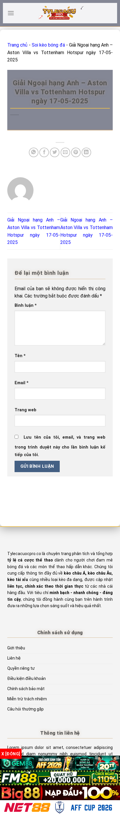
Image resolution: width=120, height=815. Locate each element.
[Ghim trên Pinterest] (76, 152)
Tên (20, 355)
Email (22, 382)
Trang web (25, 410)
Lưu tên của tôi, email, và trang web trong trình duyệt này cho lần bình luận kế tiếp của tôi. (60, 446)
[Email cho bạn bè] (65, 152)
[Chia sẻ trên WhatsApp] (33, 152)
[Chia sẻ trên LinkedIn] (86, 152)
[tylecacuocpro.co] (60, 13)
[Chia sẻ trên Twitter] (54, 152)
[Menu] (10, 13)
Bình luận (26, 305)
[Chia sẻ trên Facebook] (44, 152)
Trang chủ (17, 45)
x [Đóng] (10, 754)
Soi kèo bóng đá (48, 45)
